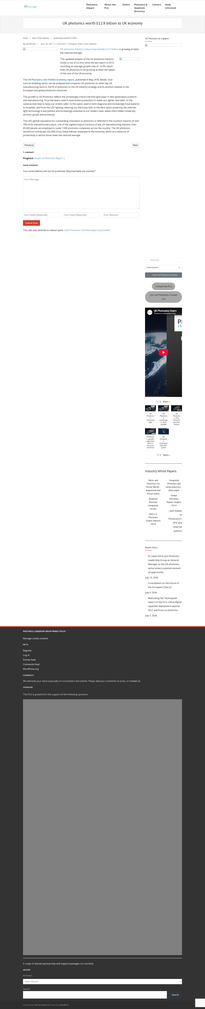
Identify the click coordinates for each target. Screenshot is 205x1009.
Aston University (102, 869)
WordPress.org (31, 668)
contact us (135, 681)
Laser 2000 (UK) (102, 792)
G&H (102, 843)
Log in (26, 655)
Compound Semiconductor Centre (103, 734)
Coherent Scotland (102, 837)
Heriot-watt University (102, 952)
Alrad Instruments (102, 888)
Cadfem (102, 766)
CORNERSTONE (102, 824)
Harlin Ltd (102, 741)
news (34, 38)
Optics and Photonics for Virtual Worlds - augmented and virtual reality (153, 487)
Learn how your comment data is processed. (87, 230)
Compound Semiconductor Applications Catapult (102, 939)
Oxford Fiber (102, 901)
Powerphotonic (102, 721)
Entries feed (29, 659)
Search (26, 988)
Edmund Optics (102, 773)
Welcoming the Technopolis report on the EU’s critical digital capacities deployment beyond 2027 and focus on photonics (164, 604)
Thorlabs (102, 760)
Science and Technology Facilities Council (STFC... (102, 881)
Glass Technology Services (102, 875)
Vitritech (102, 932)
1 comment (60, 43)
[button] (166, 402)
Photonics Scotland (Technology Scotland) (102, 805)
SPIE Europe (102, 907)
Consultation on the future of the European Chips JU (163, 585)
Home (25, 38)
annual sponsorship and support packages (57, 963)
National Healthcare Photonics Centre (102, 728)
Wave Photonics (102, 715)
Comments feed (31, 664)
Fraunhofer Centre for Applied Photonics (102, 849)
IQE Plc (103, 913)
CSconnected (102, 702)
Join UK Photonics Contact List (163, 297)
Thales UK (102, 894)
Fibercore (103, 856)
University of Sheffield (102, 779)
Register (27, 650)
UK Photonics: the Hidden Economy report (51, 79)
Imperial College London (102, 926)
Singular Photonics (103, 830)
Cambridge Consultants (102, 754)
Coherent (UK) (102, 709)
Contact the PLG (163, 286)
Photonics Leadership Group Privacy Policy (44, 631)
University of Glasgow (102, 920)
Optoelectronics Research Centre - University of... (102, 811)
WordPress (64, 1005)
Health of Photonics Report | (49, 158)
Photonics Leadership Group (103, 785)
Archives (27, 975)
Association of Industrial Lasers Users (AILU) (102, 747)
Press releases (43, 38)
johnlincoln (31, 43)
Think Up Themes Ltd (42, 1005)
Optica (103, 862)
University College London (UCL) (102, 945)
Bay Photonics (102, 817)
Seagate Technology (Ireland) (102, 798)
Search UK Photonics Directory (165, 275)
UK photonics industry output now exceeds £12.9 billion (89, 49)
